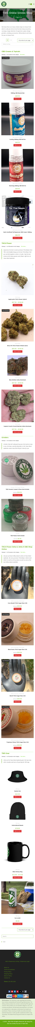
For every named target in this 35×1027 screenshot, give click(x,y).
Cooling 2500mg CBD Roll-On (18, 139)
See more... (22, 54)
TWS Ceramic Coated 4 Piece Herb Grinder (17, 489)
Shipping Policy (8, 973)
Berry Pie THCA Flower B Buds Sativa (17, 345)
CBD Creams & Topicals (11, 51)
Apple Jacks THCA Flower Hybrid (17, 299)
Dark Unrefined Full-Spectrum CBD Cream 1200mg (17, 232)
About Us (6, 967)
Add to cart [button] (17, 145)
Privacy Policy (7, 971)
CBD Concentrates (14, 601)
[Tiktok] (25, 991)
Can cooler (18, 918)
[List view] (11, 40)
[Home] (13, 17)
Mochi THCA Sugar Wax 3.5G (17, 696)
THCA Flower (7, 243)
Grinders (5, 437)
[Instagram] (23, 991)
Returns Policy (8, 976)
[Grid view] (7, 40)
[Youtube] (12, 991)
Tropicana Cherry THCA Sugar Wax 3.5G (18, 742)
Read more (17, 99)
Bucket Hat (17, 791)
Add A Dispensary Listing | (12, 961)
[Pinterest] (17, 991)
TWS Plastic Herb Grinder (17, 535)
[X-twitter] (20, 991)
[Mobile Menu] (33, 4)
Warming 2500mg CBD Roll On (17, 186)
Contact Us (7, 978)
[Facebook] (9, 991)
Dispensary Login (25, 961)
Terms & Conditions (9, 969)
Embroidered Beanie (17, 825)
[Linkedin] (15, 991)
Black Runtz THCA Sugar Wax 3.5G (17, 649)
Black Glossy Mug (17, 871)
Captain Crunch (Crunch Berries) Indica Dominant (17, 426)
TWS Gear (22, 487)
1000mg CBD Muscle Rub (17, 93)
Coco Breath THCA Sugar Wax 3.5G (17, 603)
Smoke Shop (19, 17)
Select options (17, 238)
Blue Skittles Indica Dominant (17, 380)
